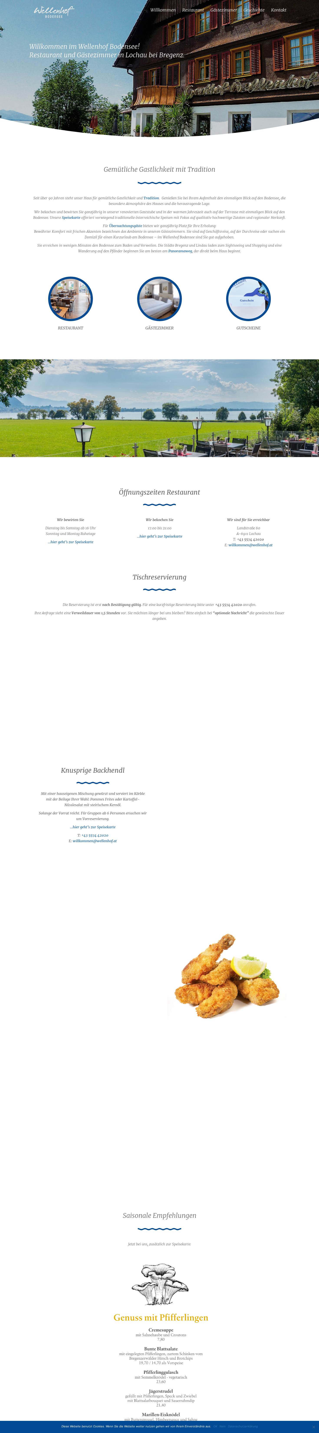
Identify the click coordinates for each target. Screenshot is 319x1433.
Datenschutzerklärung (243, 1426)
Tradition (151, 198)
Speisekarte (71, 217)
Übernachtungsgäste (125, 226)
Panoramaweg (180, 251)
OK (215, 1426)
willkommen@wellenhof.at (251, 545)
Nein (222, 1426)
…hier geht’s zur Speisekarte (70, 542)
